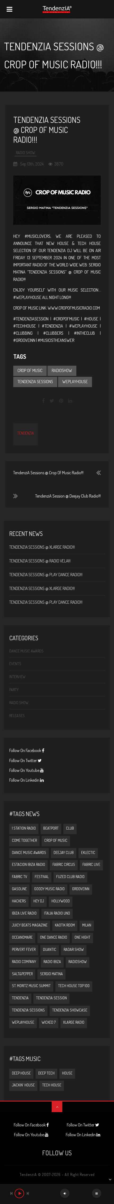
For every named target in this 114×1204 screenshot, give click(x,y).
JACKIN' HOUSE (23, 1085)
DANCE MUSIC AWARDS (29, 852)
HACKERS (19, 901)
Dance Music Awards (26, 651)
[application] (57, 1194)
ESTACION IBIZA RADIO (28, 864)
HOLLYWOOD (60, 901)
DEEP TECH (46, 1073)
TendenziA (25, 433)
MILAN (86, 925)
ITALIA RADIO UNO (57, 913)
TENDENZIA (20, 998)
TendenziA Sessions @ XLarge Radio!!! (42, 547)
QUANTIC (49, 949)
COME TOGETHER (24, 840)
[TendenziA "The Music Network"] (57, 9)
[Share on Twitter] (52, 401)
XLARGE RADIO (73, 1022)
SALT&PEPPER (22, 974)
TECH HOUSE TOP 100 (74, 985)
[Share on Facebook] (43, 401)
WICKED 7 (49, 1022)
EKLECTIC (88, 852)
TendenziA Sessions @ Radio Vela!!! (40, 560)
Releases (17, 715)
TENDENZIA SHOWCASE (69, 1010)
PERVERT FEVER (24, 949)
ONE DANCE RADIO (53, 937)
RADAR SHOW (74, 949)
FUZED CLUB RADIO (70, 876)
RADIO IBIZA (52, 961)
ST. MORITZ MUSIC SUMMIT (31, 985)
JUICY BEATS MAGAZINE (29, 925)
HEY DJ (38, 901)
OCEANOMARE (22, 937)
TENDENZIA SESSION (51, 998)
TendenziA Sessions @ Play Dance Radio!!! (45, 574)
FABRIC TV (19, 876)
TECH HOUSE (51, 1085)
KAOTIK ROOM (65, 925)
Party (14, 689)
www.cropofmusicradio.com (74, 308)
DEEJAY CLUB (64, 852)
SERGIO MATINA (51, 974)
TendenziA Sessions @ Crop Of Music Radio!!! (48, 472)
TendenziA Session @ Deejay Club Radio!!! (68, 496)
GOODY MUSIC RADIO (49, 889)
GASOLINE (19, 889)
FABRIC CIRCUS (63, 864)
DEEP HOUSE (21, 1073)
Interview (17, 676)
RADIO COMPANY (24, 961)
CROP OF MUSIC (29, 370)
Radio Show (25, 152)
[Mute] (64, 1193)
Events (15, 663)
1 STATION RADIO (24, 828)
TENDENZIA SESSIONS (35, 381)
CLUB (70, 828)
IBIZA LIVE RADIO (24, 913)
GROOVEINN (80, 889)
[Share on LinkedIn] (70, 401)
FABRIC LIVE (91, 864)
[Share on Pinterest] (61, 401)
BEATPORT (51, 828)
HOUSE (67, 1073)
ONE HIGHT (82, 937)
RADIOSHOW (62, 370)
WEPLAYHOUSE (75, 381)
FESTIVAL (42, 876)
